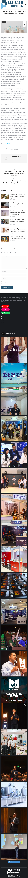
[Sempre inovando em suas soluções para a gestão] (14, 428)
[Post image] (5, 196)
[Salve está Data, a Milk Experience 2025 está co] (14, 690)
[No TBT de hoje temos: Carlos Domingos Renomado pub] (14, 716)
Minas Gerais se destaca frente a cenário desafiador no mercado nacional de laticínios (18, 212)
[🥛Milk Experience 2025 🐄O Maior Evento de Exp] (14, 350)
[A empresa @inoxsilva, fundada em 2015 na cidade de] (14, 794)
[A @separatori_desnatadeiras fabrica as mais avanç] (14, 402)
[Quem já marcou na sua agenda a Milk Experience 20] (14, 637)
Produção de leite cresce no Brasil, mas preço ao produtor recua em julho (17, 221)
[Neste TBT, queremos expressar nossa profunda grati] (14, 768)
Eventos (3, 318)
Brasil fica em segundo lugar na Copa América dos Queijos (17, 203)
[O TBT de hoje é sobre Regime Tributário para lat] (14, 820)
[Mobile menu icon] (25, 4)
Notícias (4, 22)
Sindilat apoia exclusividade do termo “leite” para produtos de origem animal (17, 196)
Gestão (2, 320)
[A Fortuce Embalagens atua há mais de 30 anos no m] (14, 559)
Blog (2, 316)
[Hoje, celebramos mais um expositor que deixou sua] (14, 533)
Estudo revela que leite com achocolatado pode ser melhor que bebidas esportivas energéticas (18, 229)
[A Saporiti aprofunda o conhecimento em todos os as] (14, 480)
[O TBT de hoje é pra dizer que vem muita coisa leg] (14, 585)
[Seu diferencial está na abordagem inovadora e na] (14, 507)
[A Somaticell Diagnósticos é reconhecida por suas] (14, 611)
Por (14, 148)
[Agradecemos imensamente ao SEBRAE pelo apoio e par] (14, 454)
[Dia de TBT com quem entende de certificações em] (14, 847)
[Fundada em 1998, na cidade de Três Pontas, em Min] (14, 742)
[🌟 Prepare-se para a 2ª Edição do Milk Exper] (14, 376)
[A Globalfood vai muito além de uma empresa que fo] (14, 663)
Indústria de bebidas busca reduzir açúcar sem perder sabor (18, 237)
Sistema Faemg (8, 143)
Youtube (3, 327)
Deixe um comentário (14, 149)
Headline (3, 322)
